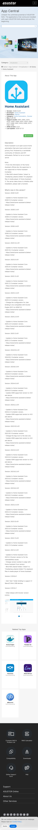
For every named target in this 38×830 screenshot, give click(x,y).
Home (5, 67)
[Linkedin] (8, 814)
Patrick (17, 114)
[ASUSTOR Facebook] (11, 814)
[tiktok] (4, 814)
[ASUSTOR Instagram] (14, 814)
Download (29, 135)
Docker (29, 116)
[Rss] (21, 814)
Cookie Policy (17, 822)
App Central (13, 67)
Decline (5, 826)
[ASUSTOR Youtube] (24, 814)
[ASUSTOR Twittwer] (17, 814)
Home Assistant (20, 113)
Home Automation (20, 116)
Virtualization (23, 67)
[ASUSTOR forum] (27, 814)
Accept (13, 826)
